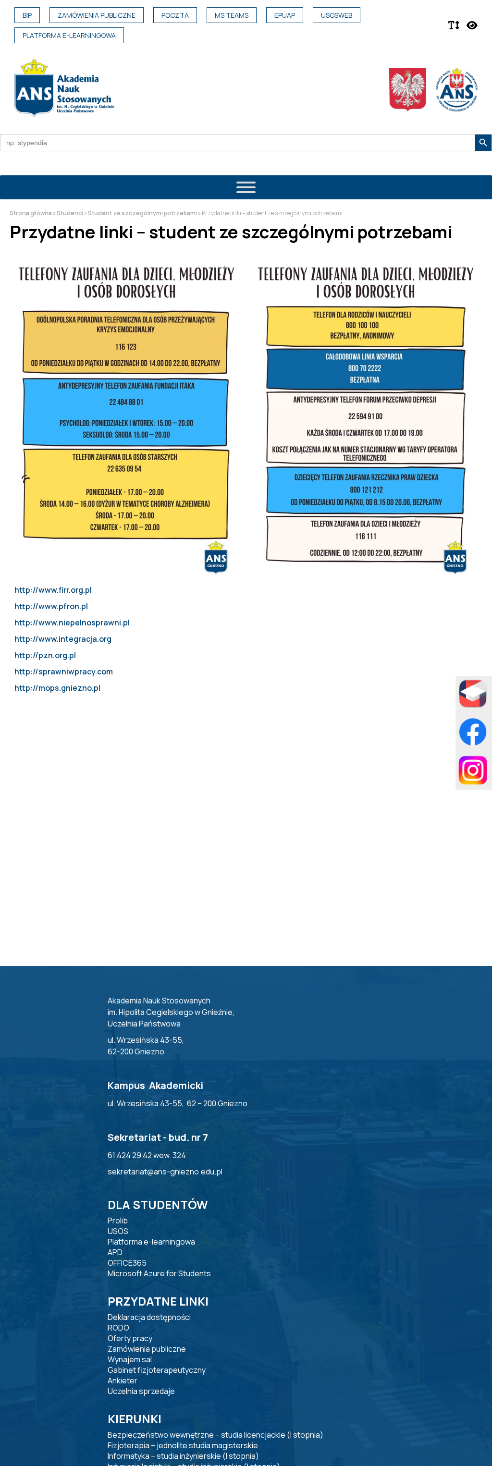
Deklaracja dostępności (149, 1317)
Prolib (118, 1220)
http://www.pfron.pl (51, 606)
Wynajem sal (130, 1359)
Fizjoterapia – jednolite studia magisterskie (183, 1445)
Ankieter (122, 1380)
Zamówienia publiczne (96, 15)
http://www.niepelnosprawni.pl (72, 622)
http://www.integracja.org (62, 639)
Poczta (175, 15)
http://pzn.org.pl (45, 655)
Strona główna (31, 213)
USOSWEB (336, 15)
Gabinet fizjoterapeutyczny (157, 1370)
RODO (118, 1327)
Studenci (70, 213)
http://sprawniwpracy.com (63, 671)
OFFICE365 (127, 1263)
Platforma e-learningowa (69, 35)
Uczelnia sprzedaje (141, 1391)
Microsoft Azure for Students (159, 1273)
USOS (118, 1231)
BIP (27, 15)
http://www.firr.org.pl (53, 590)
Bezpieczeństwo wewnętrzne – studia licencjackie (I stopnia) (215, 1434)
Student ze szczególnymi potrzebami (142, 213)
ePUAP (284, 15)
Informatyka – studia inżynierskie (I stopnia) (183, 1456)
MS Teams (231, 15)
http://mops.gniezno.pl (57, 688)
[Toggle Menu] (246, 187)
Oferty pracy (130, 1338)
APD (115, 1252)
